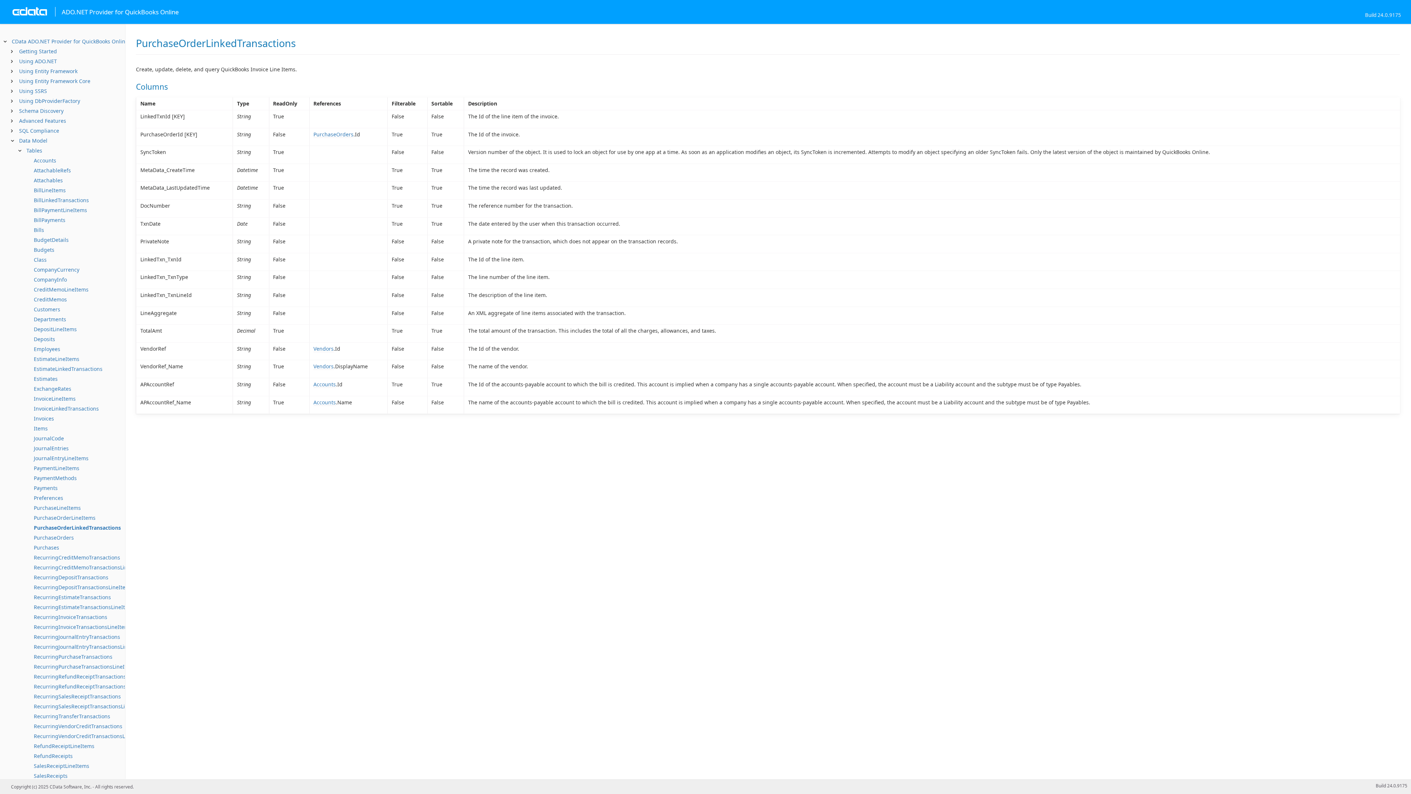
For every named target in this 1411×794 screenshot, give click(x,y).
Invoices (44, 418)
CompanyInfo (50, 279)
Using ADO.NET (38, 61)
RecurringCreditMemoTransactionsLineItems (89, 567)
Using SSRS (33, 90)
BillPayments (49, 220)
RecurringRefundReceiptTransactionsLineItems (92, 686)
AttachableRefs (52, 170)
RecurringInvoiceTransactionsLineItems (83, 626)
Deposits (44, 339)
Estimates (46, 378)
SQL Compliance (39, 130)
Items (41, 428)
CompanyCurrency (56, 269)
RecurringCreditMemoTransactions (77, 557)
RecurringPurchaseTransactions (73, 656)
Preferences (48, 497)
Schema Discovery (41, 110)
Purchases (46, 547)
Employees (47, 349)
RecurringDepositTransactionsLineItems (83, 587)
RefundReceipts (53, 755)
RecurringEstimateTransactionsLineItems (84, 607)
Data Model (33, 140)
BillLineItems (50, 190)
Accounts (45, 160)
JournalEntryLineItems (61, 458)
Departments (50, 319)
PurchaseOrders (54, 537)
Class (40, 259)
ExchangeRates (52, 388)
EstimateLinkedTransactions (68, 368)
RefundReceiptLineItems (64, 746)
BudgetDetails (51, 239)
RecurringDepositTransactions (71, 577)
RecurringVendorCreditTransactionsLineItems (90, 736)
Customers (47, 309)
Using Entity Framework (48, 71)
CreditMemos (50, 299)
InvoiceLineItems (55, 398)
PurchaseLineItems (57, 507)
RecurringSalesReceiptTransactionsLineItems (89, 706)
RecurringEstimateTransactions (72, 597)
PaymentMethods (55, 478)
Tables (34, 150)
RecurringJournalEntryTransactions (77, 636)
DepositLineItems (55, 329)
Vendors (323, 348)
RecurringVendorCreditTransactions (78, 726)
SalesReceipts (51, 775)
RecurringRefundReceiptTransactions (80, 676)
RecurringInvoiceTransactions (70, 617)
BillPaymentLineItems (60, 210)
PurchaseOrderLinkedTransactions (77, 527)
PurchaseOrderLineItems (65, 517)
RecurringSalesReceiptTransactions (77, 696)
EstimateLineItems (56, 358)
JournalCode (49, 438)
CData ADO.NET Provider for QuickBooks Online (70, 41)
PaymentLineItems (56, 468)
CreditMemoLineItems (61, 289)
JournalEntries (51, 448)
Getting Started (38, 51)
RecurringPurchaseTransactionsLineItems (85, 666)
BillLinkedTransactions (61, 200)
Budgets (44, 249)
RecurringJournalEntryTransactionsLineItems (89, 646)
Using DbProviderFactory (49, 100)
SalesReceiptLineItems (61, 765)
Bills (39, 229)
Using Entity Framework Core (54, 81)
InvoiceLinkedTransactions (66, 408)
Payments (46, 487)
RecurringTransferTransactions (72, 716)
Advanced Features (42, 120)
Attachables (48, 180)
